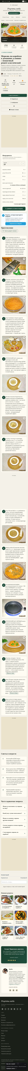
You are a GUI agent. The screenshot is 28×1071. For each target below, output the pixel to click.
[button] (14, 32)
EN (25, 1)
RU (23, 1)
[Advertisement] (14, 131)
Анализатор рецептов (6, 1051)
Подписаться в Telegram (16, 223)
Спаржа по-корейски (5, 937)
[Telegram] (3, 1)
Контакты (3, 1020)
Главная (3, 1015)
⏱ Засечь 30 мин (14, 693)
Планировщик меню (5, 1046)
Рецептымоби (7, 1000)
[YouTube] (9, 1)
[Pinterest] (7, 1)
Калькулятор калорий (6, 1048)
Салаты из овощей (7, 52)
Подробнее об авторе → (14, 984)
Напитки (24, 17)
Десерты (3, 1040)
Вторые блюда (6, 17)
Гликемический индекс (6, 1053)
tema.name (11, 1061)
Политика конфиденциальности (8, 1025)
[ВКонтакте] (13, 990)
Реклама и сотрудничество (7, 1022)
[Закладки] (6, 13)
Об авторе (3, 1017)
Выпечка (18, 17)
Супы (12, 17)
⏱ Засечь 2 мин (10, 673)
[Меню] (22, 13)
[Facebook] (20, 1009)
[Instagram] (5, 1)
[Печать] (14, 106)
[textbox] (14, 882)
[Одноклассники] (17, 1009)
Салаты (2, 1038)
